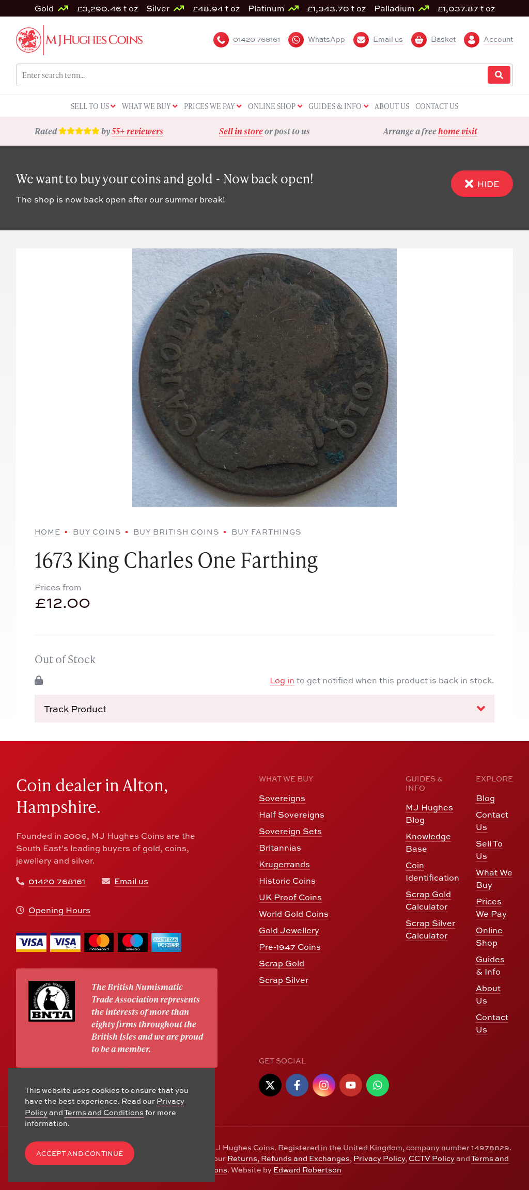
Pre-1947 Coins (290, 946)
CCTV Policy (432, 1158)
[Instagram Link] (324, 1085)
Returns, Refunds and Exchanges (288, 1158)
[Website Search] (499, 75)
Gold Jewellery (289, 930)
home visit (457, 131)
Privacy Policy (379, 1158)
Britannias (280, 847)
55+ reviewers (137, 131)
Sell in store (241, 131)
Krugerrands (284, 864)
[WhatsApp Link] (377, 1085)
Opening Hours (59, 910)
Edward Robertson (307, 1170)
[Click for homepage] (79, 38)
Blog (485, 798)
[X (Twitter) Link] (270, 1085)
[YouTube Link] (350, 1085)
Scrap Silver (283, 979)
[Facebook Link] (297, 1085)
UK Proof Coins (290, 897)
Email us (131, 881)
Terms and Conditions (104, 1112)
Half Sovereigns (291, 814)
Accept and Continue (79, 1153)
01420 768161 (56, 881)
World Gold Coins (294, 913)
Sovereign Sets (290, 831)
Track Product (75, 708)
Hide (488, 184)
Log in (282, 680)
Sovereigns (282, 798)
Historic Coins (287, 880)
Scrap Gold (281, 963)
